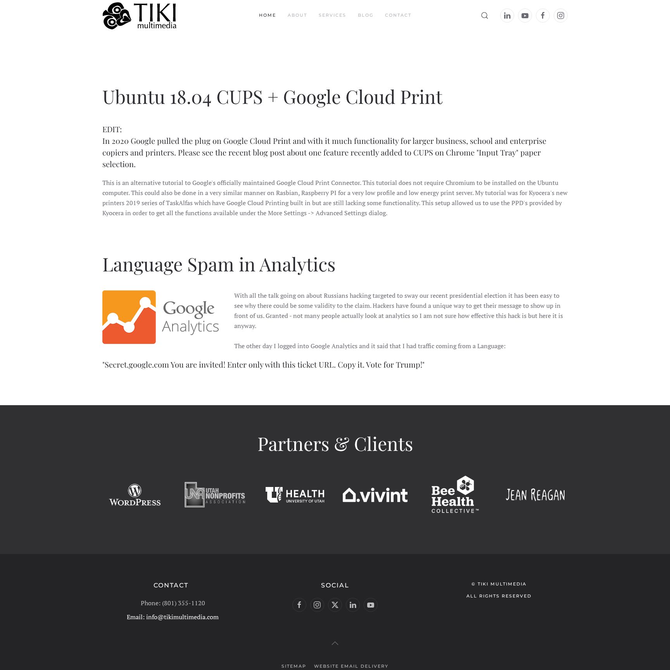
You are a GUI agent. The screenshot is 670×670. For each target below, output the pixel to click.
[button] (485, 15)
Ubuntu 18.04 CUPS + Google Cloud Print (272, 96)
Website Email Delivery (351, 666)
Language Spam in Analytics (218, 263)
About (297, 15)
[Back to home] (140, 15)
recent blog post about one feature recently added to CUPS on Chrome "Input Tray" (373, 152)
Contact (398, 15)
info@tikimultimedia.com (182, 617)
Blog (365, 15)
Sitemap (293, 666)
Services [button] (332, 15)
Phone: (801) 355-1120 (173, 603)
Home (267, 15)
